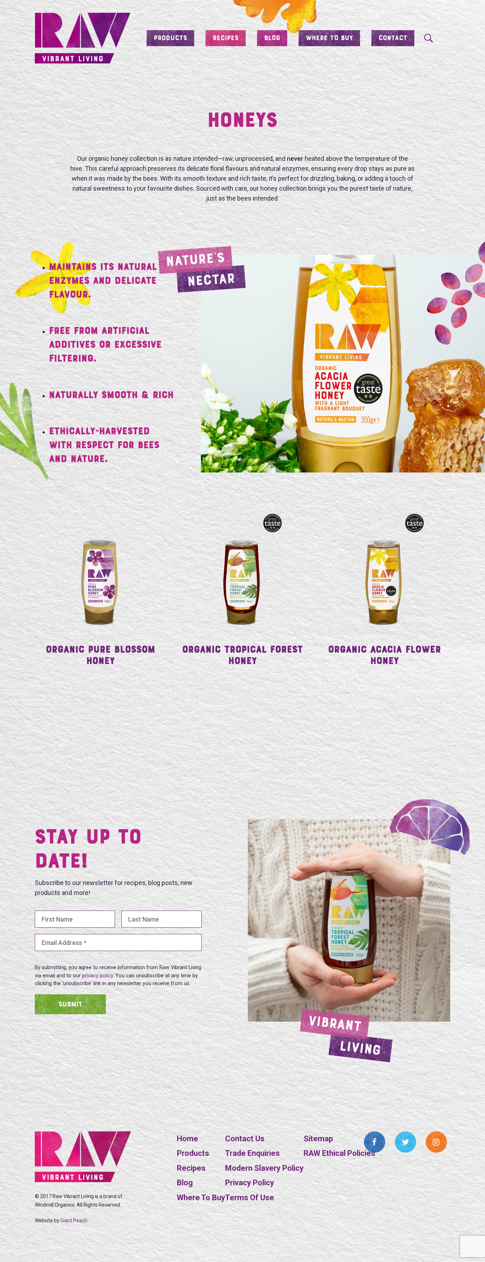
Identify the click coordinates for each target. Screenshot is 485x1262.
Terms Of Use (249, 1197)
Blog (272, 38)
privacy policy (97, 976)
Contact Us (245, 1138)
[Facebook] (374, 1142)
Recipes (226, 38)
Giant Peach (73, 1220)
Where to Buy (329, 38)
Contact (392, 38)
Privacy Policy (249, 1182)
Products (170, 38)
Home (187, 1138)
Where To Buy (201, 1197)
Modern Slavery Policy (264, 1168)
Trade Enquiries (252, 1153)
